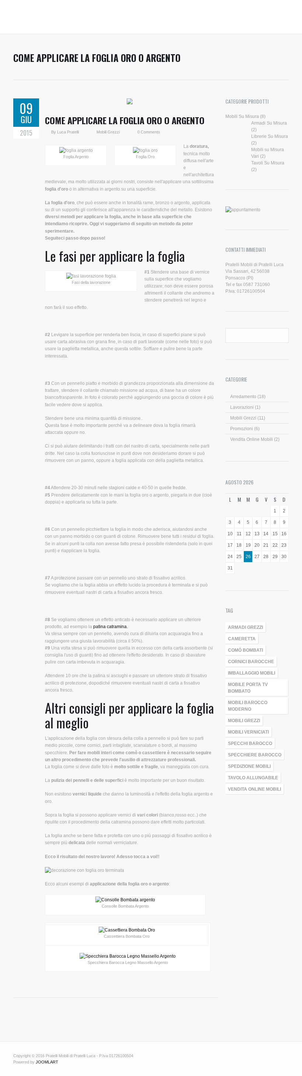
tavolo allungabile (253, 777)
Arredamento (243, 396)
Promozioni (241, 428)
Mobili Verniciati (248, 732)
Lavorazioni (242, 407)
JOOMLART (47, 1062)
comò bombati (245, 650)
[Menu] (17, 18)
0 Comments (148, 132)
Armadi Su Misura (269, 123)
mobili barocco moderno (247, 706)
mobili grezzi (244, 720)
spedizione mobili (249, 766)
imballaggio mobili (251, 673)
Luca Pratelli (68, 132)
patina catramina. (110, 626)
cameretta (242, 638)
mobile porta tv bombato (248, 688)
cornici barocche (251, 661)
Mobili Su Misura (242, 116)
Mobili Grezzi (108, 132)
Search (282, 335)
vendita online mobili (254, 789)
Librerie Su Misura (269, 136)
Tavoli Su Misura (267, 163)
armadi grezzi (245, 627)
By (54, 132)
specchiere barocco (254, 755)
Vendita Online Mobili (251, 439)
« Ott (283, 482)
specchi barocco (250, 743)
